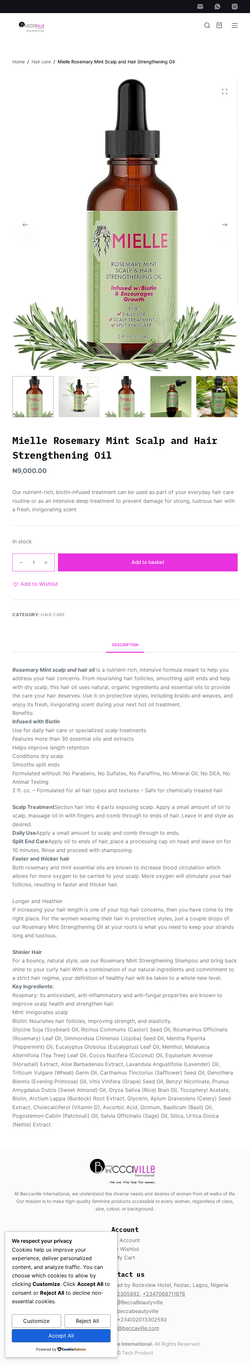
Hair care (53, 614)
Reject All (87, 1321)
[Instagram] (235, 6)
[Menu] (235, 25)
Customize (36, 1321)
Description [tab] (125, 644)
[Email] (200, 6)
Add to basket (148, 562)
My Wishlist (125, 1249)
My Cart (125, 1257)
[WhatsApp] (217, 6)
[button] (35, 584)
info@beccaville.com (133, 1328)
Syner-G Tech (117, 1353)
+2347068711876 (164, 1293)
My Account (125, 1240)
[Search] (207, 25)
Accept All (61, 1335)
